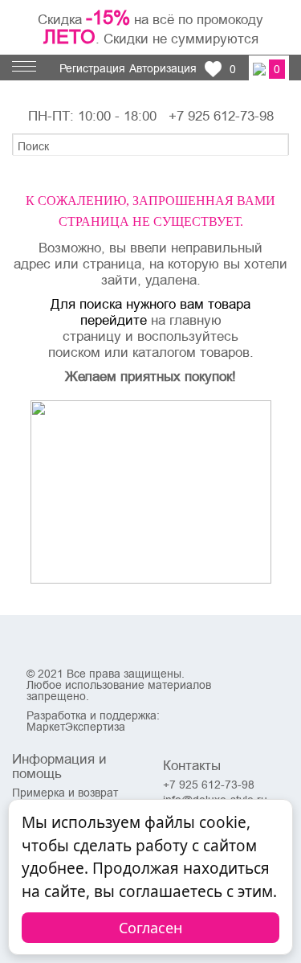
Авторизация (163, 68)
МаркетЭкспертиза (75, 727)
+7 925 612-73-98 (221, 115)
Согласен (150, 927)
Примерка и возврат (65, 792)
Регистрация (92, 68)
